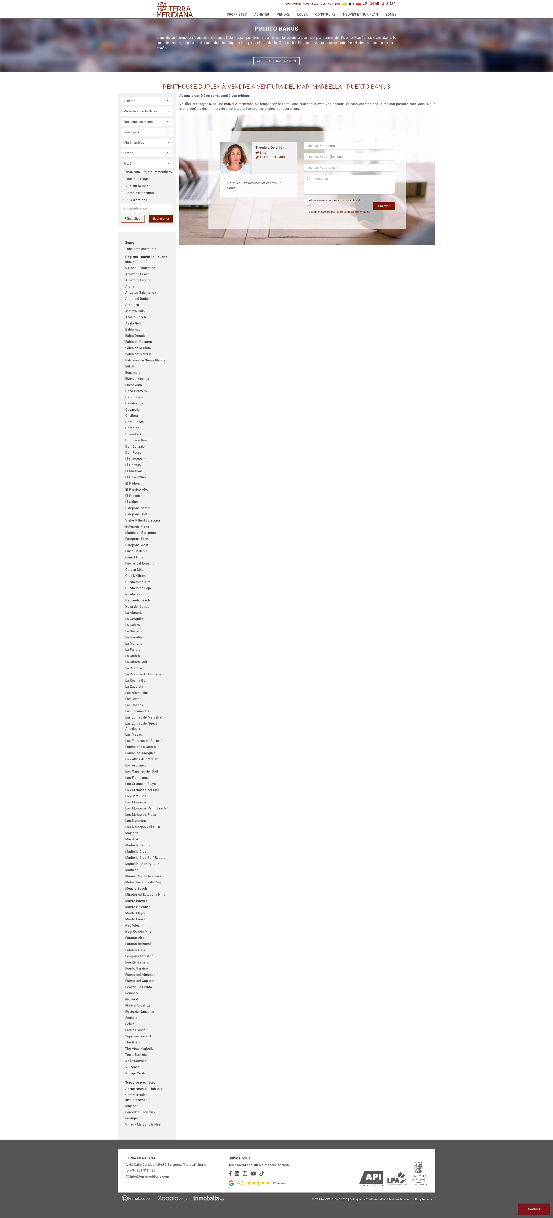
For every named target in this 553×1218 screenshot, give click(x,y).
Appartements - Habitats (144, 1089)
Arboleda (132, 305)
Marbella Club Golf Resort (145, 858)
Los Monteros (136, 802)
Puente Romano (137, 962)
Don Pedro (133, 453)
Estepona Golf (136, 514)
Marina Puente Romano (143, 876)
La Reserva (133, 668)
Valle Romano (136, 1061)
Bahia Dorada (135, 336)
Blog (315, 3)
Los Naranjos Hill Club (142, 827)
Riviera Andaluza (138, 1005)
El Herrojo (133, 465)
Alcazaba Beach (137, 274)
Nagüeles (132, 925)
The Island (133, 1042)
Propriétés (237, 14)
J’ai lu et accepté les (339, 211)
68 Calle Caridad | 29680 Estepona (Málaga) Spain (167, 1165)
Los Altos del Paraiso (141, 759)
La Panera (132, 650)
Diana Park (133, 434)
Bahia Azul (133, 329)
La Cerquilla (134, 619)
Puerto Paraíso (136, 968)
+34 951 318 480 (381, 4)
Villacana (132, 1067)
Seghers (131, 1018)
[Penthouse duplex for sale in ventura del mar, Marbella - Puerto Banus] (337, 3)
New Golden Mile (138, 931)
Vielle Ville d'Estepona (142, 520)
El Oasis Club (135, 477)
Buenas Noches (137, 379)
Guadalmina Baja (138, 588)
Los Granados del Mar (142, 790)
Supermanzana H (138, 1036)
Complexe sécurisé (140, 193)
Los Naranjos (135, 821)
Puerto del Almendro (141, 975)
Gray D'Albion (135, 576)
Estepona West (136, 545)
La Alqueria (134, 613)
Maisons (131, 1106)
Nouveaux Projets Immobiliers (149, 172)
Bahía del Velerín (138, 354)
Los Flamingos (136, 778)
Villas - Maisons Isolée (142, 1124)
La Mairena (133, 644)
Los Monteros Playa (140, 815)
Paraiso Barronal (138, 944)
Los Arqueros (135, 765)
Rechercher (161, 219)
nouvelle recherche (239, 104)
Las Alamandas (137, 693)
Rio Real (131, 999)
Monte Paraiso (136, 919)
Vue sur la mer (137, 186)
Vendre (283, 14)
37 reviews (279, 1183)
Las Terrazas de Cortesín (144, 741)
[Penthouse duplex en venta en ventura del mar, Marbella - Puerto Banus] (344, 3)
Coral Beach (134, 422)
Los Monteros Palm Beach (145, 808)
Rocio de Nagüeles (139, 1012)
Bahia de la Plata (138, 348)
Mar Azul (132, 839)
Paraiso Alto (134, 938)
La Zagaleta (134, 687)
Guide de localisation (276, 61)
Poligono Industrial (139, 956)
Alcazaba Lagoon (138, 280)
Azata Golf (133, 323)
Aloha (129, 286)
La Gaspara (134, 631)
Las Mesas (133, 734)
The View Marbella (139, 1049)
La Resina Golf (136, 680)
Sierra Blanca (135, 1030)
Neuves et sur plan (360, 14)
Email (264, 152)
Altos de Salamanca (140, 292)
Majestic (132, 833)
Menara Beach (136, 888)
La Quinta (132, 656)
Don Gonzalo (135, 446)
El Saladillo (134, 502)
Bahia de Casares (138, 342)
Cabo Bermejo (136, 391)
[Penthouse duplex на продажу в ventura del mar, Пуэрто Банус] (358, 3)
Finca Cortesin (136, 551)
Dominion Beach (137, 440)
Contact (327, 3)
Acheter (261, 14)
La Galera (132, 625)
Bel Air (130, 366)
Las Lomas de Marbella (143, 717)
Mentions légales (398, 1199)
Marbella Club (135, 852)
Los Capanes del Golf (141, 771)
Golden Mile (134, 570)
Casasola (132, 410)
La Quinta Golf (136, 662)
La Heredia (133, 637)
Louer (302, 14)
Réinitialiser (132, 219)
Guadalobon (134, 594)
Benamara (133, 373)
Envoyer (384, 206)
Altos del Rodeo (137, 299)
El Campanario (136, 459)
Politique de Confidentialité (352, 211)
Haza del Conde (137, 607)
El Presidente (135, 496)
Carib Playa (134, 397)
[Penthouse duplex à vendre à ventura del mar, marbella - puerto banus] (351, 3)
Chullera (131, 416)
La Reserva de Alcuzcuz (143, 674)
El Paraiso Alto (136, 489)
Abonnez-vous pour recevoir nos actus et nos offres (335, 203)
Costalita (132, 428)
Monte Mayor (135, 913)
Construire (325, 14)
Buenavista (133, 385)
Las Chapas (134, 705)
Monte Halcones (138, 907)
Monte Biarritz (136, 901)
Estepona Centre (138, 508)
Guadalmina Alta (138, 582)
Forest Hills (134, 557)
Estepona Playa (137, 526)
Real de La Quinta (138, 987)
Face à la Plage (137, 179)
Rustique (132, 1118)
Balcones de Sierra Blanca (145, 360)
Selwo (130, 1024)
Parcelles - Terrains (140, 1112)
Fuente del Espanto (140, 563)
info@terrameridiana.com (149, 1176)
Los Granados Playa (140, 784)
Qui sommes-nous (297, 3)
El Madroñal (134, 471)
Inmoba (427, 1199)
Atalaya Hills (135, 311)
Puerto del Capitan (139, 981)
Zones (391, 14)
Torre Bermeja (136, 1055)
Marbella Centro (137, 845)
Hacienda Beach (137, 600)
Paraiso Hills (135, 950)
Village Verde (135, 1073)
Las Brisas (133, 699)
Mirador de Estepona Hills (145, 895)
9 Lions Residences (140, 268)
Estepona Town (137, 539)
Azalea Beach (135, 317)
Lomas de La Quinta (140, 747)
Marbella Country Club (142, 864)
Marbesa (131, 870)
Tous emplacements (140, 249)
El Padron (132, 483)
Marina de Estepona (140, 533)
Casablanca (134, 403)
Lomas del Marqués (140, 753)
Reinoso (131, 993)
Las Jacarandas (137, 711)
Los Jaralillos (135, 796)
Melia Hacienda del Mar (143, 882)
